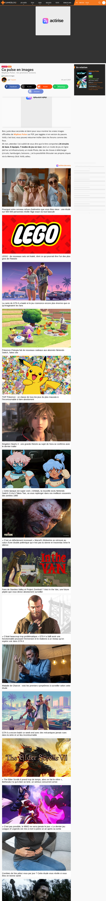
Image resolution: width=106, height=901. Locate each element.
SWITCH (81, 3)
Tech (32, 3)
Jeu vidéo (4, 66)
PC (77, 3)
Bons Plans (67, 3)
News (9, 66)
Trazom (13, 80)
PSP (90, 73)
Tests (57, 3)
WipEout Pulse (20, 134)
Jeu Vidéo (23, 3)
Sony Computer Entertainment (96, 83)
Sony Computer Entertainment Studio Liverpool (96, 87)
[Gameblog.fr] (8, 2)
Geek (40, 3)
